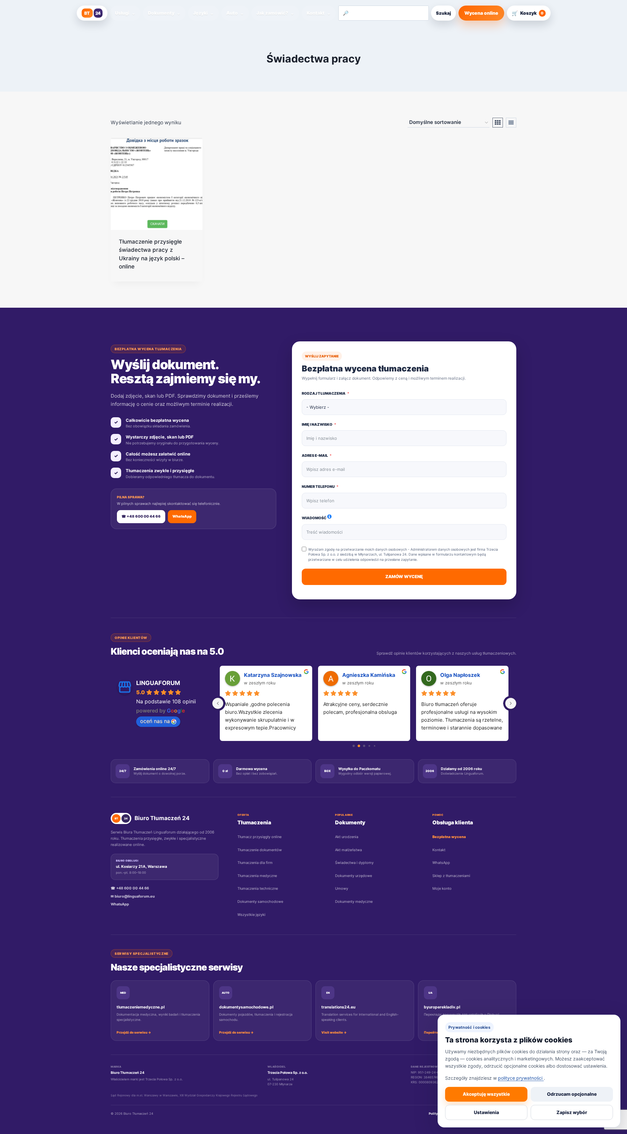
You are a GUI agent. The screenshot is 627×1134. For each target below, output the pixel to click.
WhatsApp (182, 516)
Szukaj (443, 13)
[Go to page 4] (375, 746)
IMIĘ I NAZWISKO (317, 424)
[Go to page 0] (354, 746)
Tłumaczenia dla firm (255, 862)
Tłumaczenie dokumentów (259, 850)
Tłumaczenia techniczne (257, 888)
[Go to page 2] (364, 746)
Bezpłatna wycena (449, 836)
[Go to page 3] (369, 746)
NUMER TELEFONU (318, 486)
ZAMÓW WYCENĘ (404, 576)
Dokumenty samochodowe (260, 901)
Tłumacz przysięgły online (259, 836)
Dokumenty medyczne (354, 901)
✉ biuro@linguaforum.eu (133, 896)
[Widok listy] (511, 123)
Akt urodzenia (346, 836)
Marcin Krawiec (264, 675)
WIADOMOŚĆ (314, 518)
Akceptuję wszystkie (486, 1094)
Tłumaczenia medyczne (257, 875)
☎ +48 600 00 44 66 (141, 516)
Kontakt (438, 850)
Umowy (341, 888)
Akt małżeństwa (348, 850)
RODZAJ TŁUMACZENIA (324, 393)
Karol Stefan (456, 675)
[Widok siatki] (497, 123)
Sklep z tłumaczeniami (451, 875)
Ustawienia (486, 1112)
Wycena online (481, 13)
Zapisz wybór (571, 1112)
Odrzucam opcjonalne (572, 1094)
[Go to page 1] (359, 746)
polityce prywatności (521, 1078)
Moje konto (442, 888)
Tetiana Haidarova (365, 675)
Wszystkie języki (251, 914)
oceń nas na (155, 721)
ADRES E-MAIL (315, 455)
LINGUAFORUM (158, 682)
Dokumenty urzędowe (353, 875)
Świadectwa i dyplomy (354, 862)
